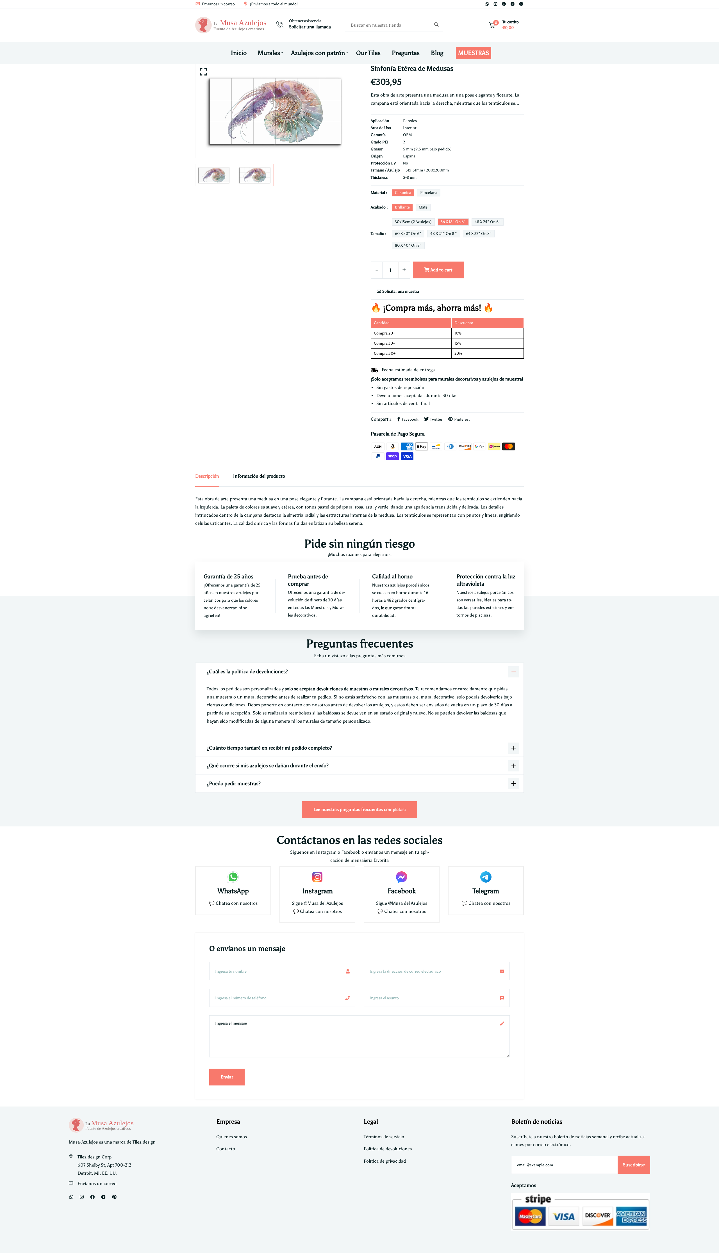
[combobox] (394, 25)
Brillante (402, 207)
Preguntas (406, 53)
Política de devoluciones (388, 1148)
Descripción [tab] (207, 476)
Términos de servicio (384, 1136)
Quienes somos (231, 1136)
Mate (423, 207)
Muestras (320, 607)
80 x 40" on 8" (408, 245)
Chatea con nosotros (237, 903)
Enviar (227, 1077)
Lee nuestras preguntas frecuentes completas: (359, 809)
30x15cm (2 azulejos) (413, 221)
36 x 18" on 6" (453, 221)
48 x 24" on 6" (487, 221)
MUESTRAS (473, 53)
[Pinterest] (521, 4)
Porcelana (428, 192)
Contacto (225, 1148)
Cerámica (403, 192)
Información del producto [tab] (259, 476)
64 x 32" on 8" (479, 233)
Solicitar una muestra (400, 291)
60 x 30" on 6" (408, 233)
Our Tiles (368, 53)
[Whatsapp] (487, 4)
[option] (275, 111)
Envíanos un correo (218, 4)
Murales (269, 53)
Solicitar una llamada (310, 26)
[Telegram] (512, 4)
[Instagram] (495, 4)
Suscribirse (634, 1164)
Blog (437, 53)
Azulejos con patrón (318, 53)
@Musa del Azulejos (323, 903)
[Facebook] (503, 4)
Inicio (239, 53)
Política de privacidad (385, 1161)
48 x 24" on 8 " (443, 233)
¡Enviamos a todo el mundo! (273, 4)
